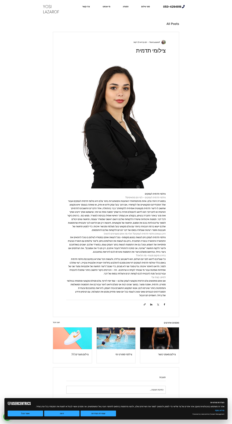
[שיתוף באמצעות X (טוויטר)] (158, 304)
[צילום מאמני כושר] (159, 338)
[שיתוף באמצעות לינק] (144, 304)
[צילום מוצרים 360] (72, 338)
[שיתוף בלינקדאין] (151, 304)
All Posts (172, 24)
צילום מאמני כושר (167, 354)
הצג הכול (56, 322)
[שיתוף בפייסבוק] (164, 304)
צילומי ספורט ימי (123, 354)
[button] (145, 6)
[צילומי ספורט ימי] (116, 338)
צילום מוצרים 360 (80, 354)
